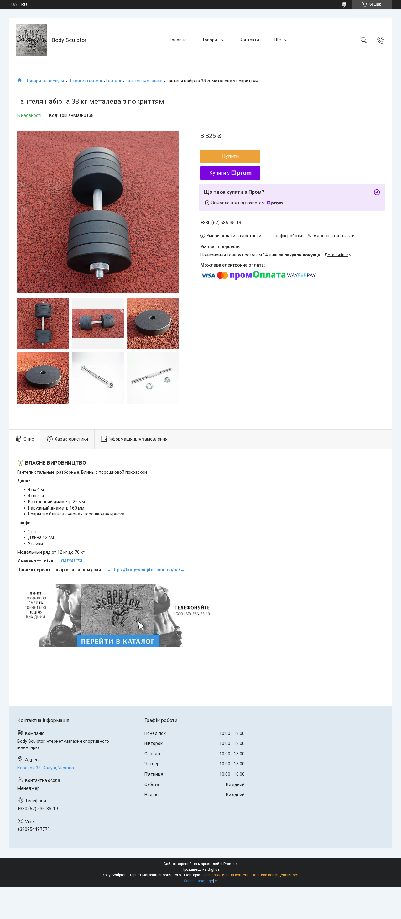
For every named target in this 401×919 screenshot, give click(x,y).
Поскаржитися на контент (226, 875)
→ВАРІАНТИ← (72, 560)
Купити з (219, 173)
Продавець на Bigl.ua (201, 869)
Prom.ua (230, 864)
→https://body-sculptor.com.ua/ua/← (146, 569)
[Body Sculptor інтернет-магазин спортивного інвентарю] (31, 40)
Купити (230, 156)
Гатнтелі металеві (144, 80)
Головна (178, 39)
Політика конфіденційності (275, 875)
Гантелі (113, 80)
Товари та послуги (45, 80)
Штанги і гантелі (85, 80)
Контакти (249, 39)
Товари (210, 39)
